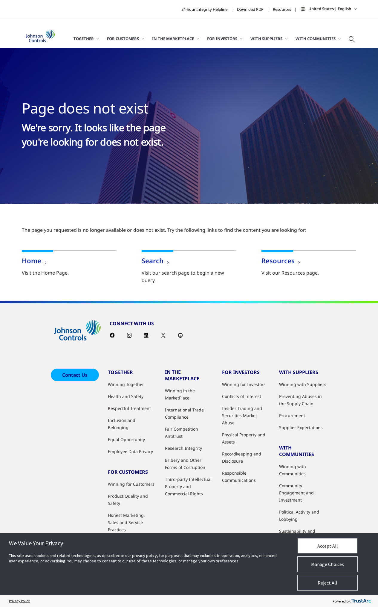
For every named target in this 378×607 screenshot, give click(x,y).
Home (31, 260)
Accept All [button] (327, 546)
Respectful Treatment (129, 408)
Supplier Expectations (301, 427)
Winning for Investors (244, 384)
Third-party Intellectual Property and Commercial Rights (188, 486)
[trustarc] (361, 601)
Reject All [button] (327, 583)
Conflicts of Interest (241, 396)
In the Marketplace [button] (173, 38)
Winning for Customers (131, 484)
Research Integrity (183, 448)
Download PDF (250, 9)
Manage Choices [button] (327, 564)
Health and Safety (125, 396)
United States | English (329, 8)
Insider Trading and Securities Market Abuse (242, 415)
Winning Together (126, 384)
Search (152, 260)
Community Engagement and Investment (296, 493)
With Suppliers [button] (266, 38)
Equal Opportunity (126, 439)
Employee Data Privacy (130, 451)
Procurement (292, 415)
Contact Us (75, 375)
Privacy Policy (19, 601)
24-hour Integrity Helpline (204, 9)
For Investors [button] (222, 38)
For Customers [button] (123, 38)
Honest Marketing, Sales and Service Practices (126, 522)
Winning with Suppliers (302, 384)
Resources (282, 9)
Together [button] (84, 38)
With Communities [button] (316, 38)
